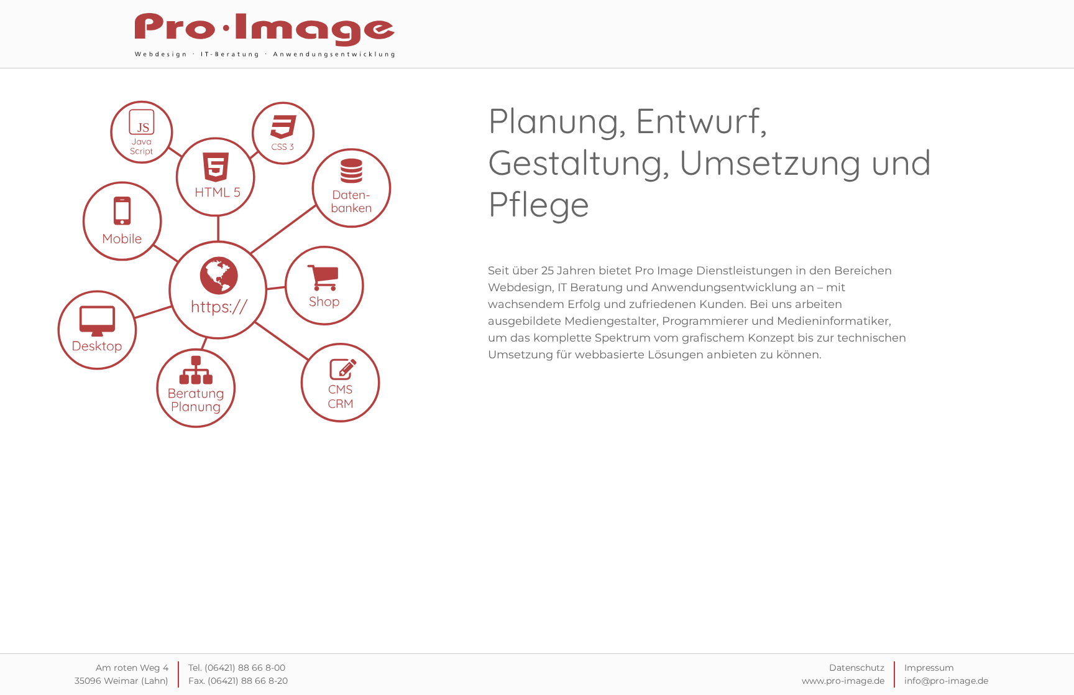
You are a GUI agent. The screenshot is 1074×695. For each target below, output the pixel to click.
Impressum (929, 667)
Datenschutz (856, 667)
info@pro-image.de (946, 680)
